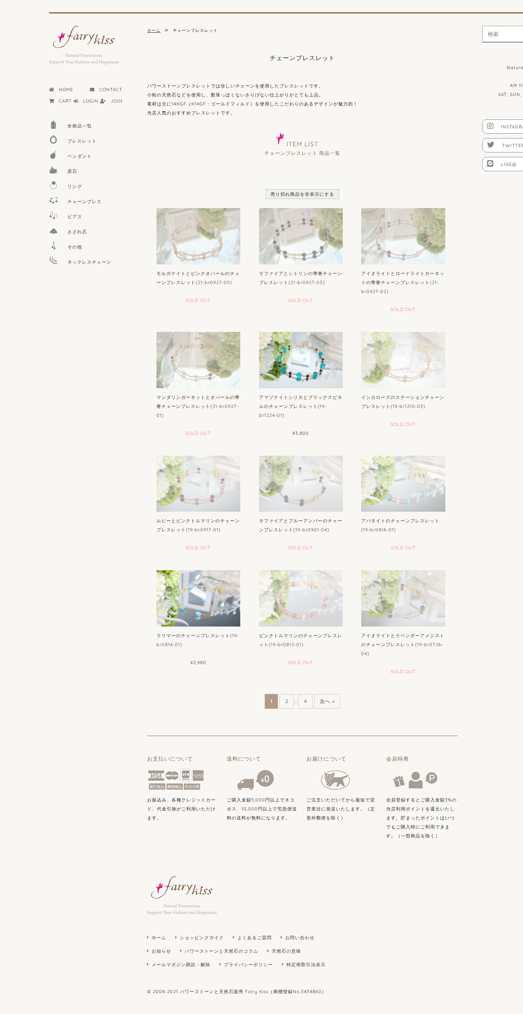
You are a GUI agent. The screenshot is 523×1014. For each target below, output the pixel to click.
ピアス (74, 216)
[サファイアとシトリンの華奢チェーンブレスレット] (301, 236)
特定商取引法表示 (306, 964)
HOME (66, 89)
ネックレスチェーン (89, 262)
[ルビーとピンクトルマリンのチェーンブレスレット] (198, 484)
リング (74, 186)
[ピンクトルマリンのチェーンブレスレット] (301, 598)
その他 (74, 247)
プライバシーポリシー (248, 964)
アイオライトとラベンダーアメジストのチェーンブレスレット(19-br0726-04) (403, 644)
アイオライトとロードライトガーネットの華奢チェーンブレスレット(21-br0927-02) (403, 282)
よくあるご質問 (254, 937)
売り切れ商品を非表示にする (302, 194)
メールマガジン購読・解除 (181, 964)
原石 (72, 171)
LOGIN (90, 101)
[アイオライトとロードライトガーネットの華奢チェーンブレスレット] (403, 236)
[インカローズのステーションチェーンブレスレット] (403, 360)
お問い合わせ (300, 937)
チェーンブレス (84, 201)
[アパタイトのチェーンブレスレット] (403, 484)
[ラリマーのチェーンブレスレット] (198, 598)
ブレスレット (82, 141)
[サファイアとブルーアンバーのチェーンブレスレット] (301, 484)
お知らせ (161, 951)
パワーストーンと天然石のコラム (221, 951)
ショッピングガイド (202, 937)
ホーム (159, 937)
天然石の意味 (286, 951)
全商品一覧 (79, 126)
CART (65, 101)
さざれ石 (77, 232)
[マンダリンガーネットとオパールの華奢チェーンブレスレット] (198, 360)
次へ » (327, 701)
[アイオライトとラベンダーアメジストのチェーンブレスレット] (403, 598)
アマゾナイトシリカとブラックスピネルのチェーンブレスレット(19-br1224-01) (300, 406)
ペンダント (79, 156)
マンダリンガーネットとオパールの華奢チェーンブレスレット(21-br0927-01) (198, 406)
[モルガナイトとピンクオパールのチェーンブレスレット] (198, 236)
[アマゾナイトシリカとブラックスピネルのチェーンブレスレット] (301, 360)
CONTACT (111, 89)
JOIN (117, 101)
